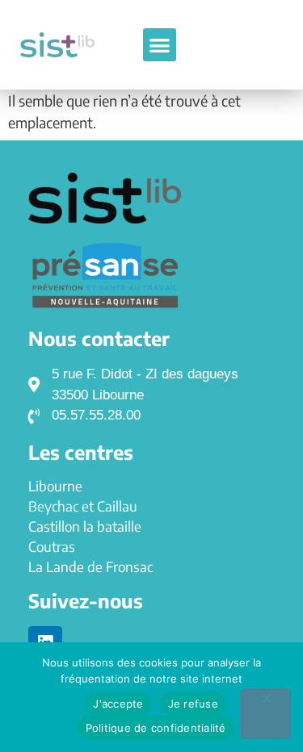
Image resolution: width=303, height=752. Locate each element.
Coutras (51, 546)
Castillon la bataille (84, 526)
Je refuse (193, 703)
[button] (159, 44)
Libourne (55, 486)
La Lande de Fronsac (90, 566)
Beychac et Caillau (82, 506)
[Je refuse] (266, 714)
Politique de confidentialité (156, 727)
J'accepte (118, 703)
